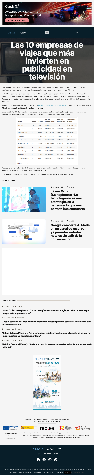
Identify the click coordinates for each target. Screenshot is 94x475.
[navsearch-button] (77, 32)
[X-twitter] (44, 459)
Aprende (71, 187)
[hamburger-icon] (47, 32)
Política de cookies (77, 472)
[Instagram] (55, 459)
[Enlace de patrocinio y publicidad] (47, 13)
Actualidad (72, 221)
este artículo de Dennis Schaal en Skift (52, 105)
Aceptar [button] (67, 472)
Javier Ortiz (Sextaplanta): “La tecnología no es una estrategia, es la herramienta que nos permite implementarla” (68, 200)
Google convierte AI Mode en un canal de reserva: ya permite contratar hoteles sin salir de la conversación (70, 232)
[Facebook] (38, 459)
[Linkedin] (49, 459)
